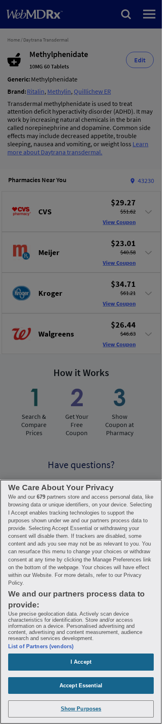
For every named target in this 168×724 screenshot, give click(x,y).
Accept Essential (81, 685)
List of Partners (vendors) (40, 646)
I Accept (81, 662)
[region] (81, 602)
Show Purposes (81, 709)
